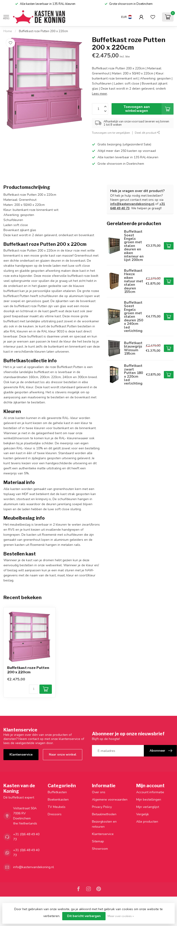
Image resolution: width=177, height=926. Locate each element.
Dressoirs (55, 814)
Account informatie (150, 792)
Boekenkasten (58, 799)
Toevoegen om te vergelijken (111, 133)
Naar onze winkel (62, 754)
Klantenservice (20, 754)
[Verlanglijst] (152, 17)
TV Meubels (56, 807)
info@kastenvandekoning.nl (132, 204)
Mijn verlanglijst (147, 807)
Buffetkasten (57, 792)
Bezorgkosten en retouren (104, 824)
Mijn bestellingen (148, 799)
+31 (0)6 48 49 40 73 (26, 836)
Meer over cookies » (121, 916)
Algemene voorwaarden (109, 799)
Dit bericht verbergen (84, 916)
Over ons (98, 792)
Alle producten (147, 821)
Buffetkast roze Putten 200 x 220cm (43, 31)
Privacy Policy (102, 807)
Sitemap (98, 841)
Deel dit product (146, 133)
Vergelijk (142, 814)
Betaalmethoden (104, 814)
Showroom (100, 849)
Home (7, 31)
